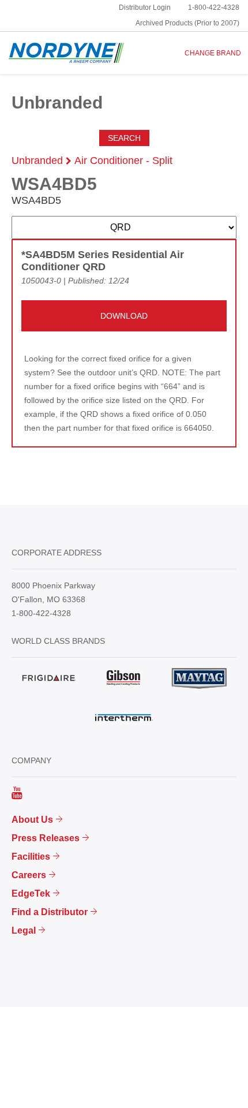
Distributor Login (145, 7)
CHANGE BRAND (213, 53)
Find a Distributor (50, 912)
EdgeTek (31, 893)
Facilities (31, 856)
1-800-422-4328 (213, 7)
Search (124, 138)
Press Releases (46, 838)
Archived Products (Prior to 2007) (187, 23)
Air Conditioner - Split (123, 160)
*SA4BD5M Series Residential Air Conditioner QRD (102, 261)
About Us (32, 820)
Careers (29, 875)
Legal (24, 930)
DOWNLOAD (124, 315)
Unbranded (37, 160)
